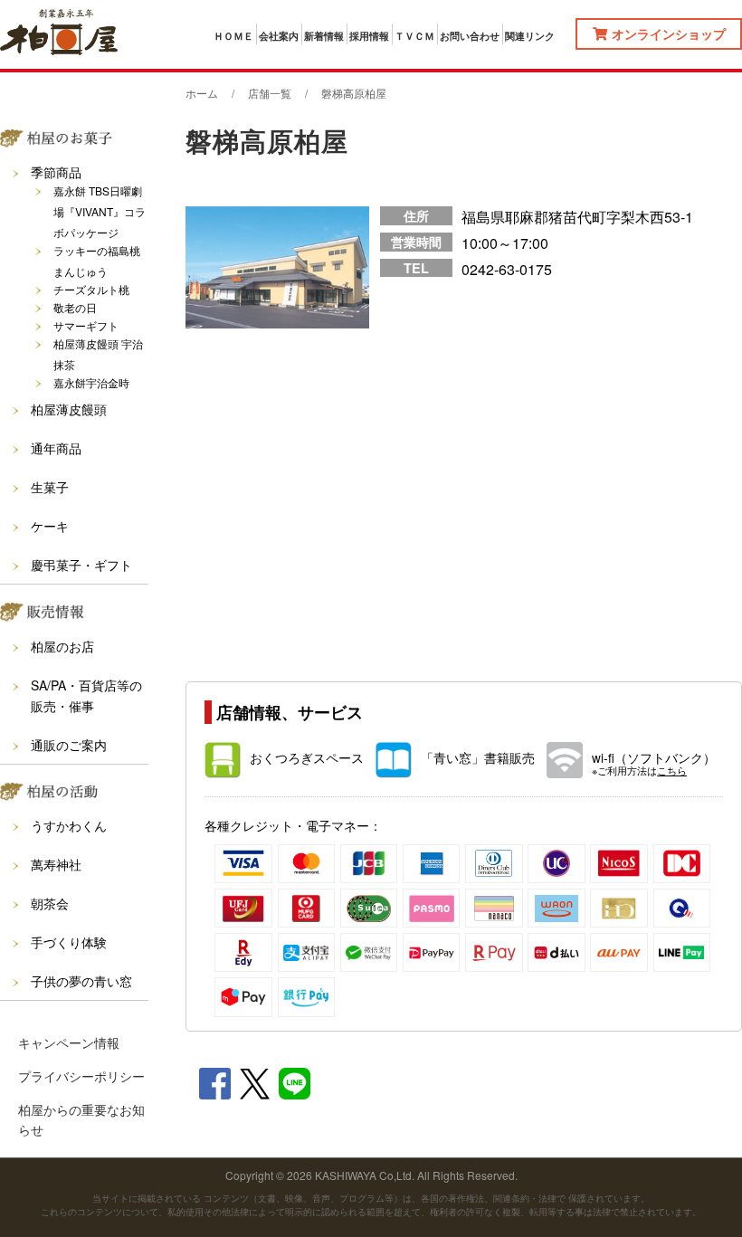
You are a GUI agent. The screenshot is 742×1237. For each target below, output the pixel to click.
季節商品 (56, 172)
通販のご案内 (69, 745)
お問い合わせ (469, 36)
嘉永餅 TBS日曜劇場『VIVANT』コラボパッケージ (99, 211)
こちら (672, 770)
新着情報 (324, 36)
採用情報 (369, 36)
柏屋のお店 (62, 646)
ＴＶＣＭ (414, 36)
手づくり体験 (69, 942)
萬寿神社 (56, 864)
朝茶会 (50, 903)
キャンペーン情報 (68, 1041)
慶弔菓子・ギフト (81, 565)
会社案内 (279, 36)
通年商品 (56, 448)
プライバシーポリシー (81, 1075)
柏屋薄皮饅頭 (69, 409)
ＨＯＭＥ (233, 36)
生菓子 (50, 487)
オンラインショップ (669, 33)
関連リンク (530, 36)
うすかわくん (69, 825)
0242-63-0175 (506, 269)
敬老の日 (75, 307)
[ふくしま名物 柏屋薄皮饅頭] (59, 34)
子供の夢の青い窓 (81, 981)
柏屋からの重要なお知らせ (81, 1118)
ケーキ (50, 526)
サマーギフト (86, 325)
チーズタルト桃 (91, 289)
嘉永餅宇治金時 (91, 382)
